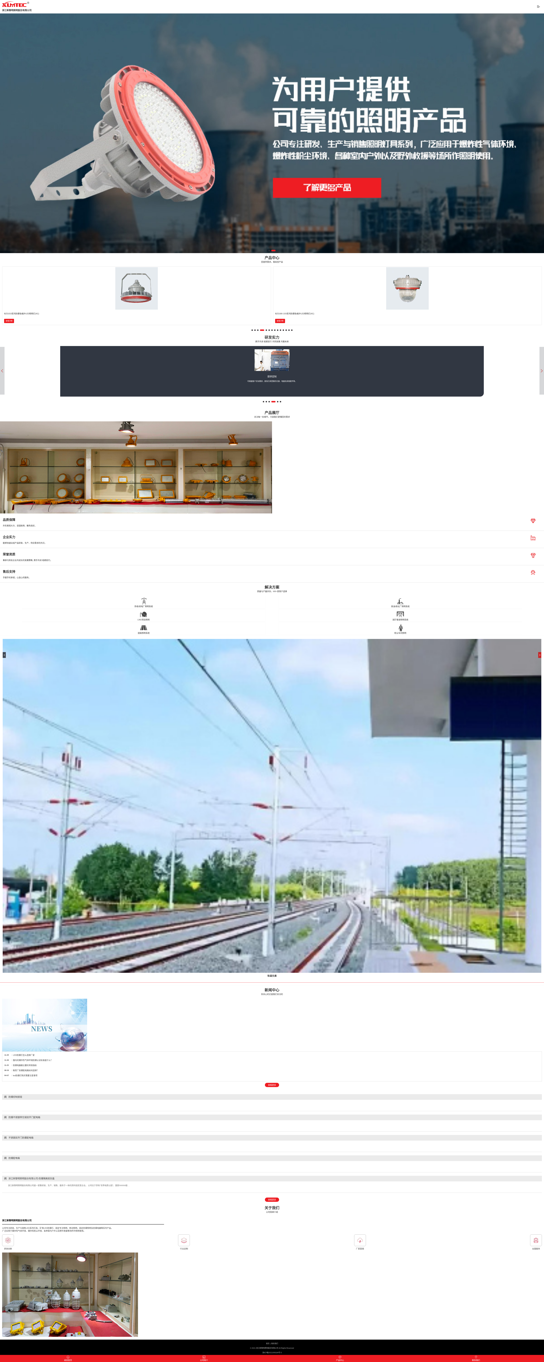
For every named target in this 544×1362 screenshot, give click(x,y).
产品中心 (272, 259)
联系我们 (274, 1344)
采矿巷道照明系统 (400, 620)
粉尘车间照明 (400, 633)
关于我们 (272, 1209)
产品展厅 (272, 414)
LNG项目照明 (144, 620)
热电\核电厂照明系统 (143, 606)
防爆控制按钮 (13, 1097)
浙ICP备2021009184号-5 (272, 1353)
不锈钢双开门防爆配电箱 (18, 1138)
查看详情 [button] (9, 321)
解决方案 (272, 588)
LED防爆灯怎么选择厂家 (24, 1055)
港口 (272, 976)
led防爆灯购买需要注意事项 (25, 1075)
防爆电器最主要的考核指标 (25, 1065)
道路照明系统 (144, 633)
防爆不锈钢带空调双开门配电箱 (22, 1117)
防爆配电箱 (12, 1158)
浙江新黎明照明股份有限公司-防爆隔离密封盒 (29, 1178)
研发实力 (272, 339)
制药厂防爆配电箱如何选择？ (26, 1070)
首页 (267, 1344)
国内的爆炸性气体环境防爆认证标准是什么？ (33, 1060)
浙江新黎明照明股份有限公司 (17, 10)
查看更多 (272, 1085)
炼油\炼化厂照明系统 (400, 606)
